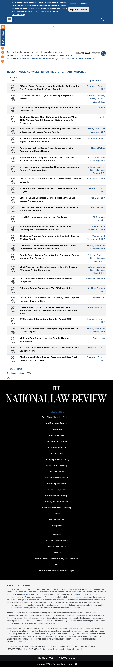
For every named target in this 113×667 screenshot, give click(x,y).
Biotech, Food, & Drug (56, 465)
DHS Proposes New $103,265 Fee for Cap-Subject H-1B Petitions (47, 97)
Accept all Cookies (78, 3)
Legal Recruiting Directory (56, 423)
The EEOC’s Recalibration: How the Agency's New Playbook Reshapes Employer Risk (49, 299)
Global (57, 513)
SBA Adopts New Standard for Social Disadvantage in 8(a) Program (49, 190)
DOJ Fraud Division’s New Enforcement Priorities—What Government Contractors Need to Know (48, 247)
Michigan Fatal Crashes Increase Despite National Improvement (45, 339)
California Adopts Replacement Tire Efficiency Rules (46, 288)
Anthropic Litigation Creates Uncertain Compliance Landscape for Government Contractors (45, 228)
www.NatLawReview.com (86, 595)
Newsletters (56, 429)
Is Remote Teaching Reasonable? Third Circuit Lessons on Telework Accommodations (49, 168)
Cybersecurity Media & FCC (56, 483)
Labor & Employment (56, 546)
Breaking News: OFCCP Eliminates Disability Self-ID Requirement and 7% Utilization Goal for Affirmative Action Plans (49, 310)
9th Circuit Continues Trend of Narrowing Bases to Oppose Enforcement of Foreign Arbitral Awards (49, 130)
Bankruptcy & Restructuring (56, 459)
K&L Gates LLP (98, 198)
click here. (84, 649)
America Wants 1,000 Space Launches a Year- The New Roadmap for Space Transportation (47, 159)
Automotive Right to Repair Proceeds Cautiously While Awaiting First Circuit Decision (47, 149)
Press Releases (56, 435)
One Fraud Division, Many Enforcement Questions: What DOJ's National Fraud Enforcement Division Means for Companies (48, 120)
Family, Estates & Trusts (56, 501)
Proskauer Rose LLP (95, 278)
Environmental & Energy (56, 495)
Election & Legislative (56, 489)
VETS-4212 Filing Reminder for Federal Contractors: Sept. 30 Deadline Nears (50, 349)
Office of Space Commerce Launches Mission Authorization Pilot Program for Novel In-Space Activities (49, 87)
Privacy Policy (38, 592)
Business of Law (56, 471)
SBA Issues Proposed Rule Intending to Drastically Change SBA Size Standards (49, 237)
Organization (94, 80)
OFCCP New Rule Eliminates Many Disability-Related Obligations (46, 280)
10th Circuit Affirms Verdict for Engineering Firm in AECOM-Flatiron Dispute (49, 330)
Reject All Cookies (79, 9)
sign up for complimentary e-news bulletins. (74, 58)
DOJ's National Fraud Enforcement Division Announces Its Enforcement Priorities (49, 209)
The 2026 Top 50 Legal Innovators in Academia (43, 217)
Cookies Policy (18, 14)
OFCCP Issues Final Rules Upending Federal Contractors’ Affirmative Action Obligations (48, 268)
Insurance (56, 534)
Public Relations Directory (56, 441)
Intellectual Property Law (56, 540)
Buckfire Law (99, 338)
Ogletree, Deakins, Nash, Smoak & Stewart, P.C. (96, 98)
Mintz (102, 117)
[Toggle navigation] (9, 19)
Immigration (56, 525)
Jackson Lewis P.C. (96, 307)
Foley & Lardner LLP (95, 138)
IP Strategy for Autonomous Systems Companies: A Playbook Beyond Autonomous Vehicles (50, 140)
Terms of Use (23, 592)
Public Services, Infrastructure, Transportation (56, 559)
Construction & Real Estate (56, 477)
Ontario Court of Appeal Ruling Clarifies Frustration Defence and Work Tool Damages (50, 256)
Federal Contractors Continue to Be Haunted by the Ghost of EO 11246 (50, 180)
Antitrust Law (56, 453)
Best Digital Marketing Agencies (56, 417)
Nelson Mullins (98, 148)
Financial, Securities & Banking (56, 507)
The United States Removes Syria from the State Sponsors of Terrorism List (50, 109)
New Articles (3, 37)
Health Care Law (56, 519)
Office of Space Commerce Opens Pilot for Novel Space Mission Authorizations (47, 199)
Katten (102, 107)
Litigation (56, 552)
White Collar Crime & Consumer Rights (56, 571)
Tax (56, 565)
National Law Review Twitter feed (34, 58)
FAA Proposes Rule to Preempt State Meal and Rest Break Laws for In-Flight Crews (48, 358)
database (28, 595)
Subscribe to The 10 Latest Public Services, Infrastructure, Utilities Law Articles (8, 378)
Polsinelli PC (99, 298)
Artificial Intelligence (56, 447)
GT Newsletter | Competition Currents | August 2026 (45, 319)
